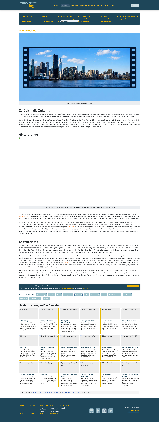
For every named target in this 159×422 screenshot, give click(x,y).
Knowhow (45, 19)
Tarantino (46, 299)
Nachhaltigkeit (43, 409)
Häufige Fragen (54, 408)
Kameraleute (85, 21)
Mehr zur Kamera (133, 286)
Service (52, 405)
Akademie (100, 5)
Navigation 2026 (54, 411)
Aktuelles (56, 5)
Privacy (22, 405)
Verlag (21, 413)
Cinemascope (41, 295)
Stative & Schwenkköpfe (127, 16)
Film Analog (64, 21)
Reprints (62, 408)
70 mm (104, 295)
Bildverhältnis (23, 216)
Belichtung (103, 16)
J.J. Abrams (127, 295)
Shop (106, 5)
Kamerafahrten (26, 19)
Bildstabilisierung (66, 16)
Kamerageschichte (47, 21)
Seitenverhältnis (27, 21)
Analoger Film (68, 295)
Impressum (42, 411)
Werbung (62, 407)
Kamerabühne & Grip (67, 19)
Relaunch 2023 (54, 409)
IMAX (86, 295)
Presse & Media (64, 405)
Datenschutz (54, 413)
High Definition (124, 19)
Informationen (44, 405)
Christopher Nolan (115, 295)
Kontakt (42, 408)
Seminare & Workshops (87, 5)
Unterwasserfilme (105, 21)
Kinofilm (51, 295)
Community (74, 5)
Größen (65, 262)
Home (41, 413)
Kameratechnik (85, 16)
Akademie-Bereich (67, 288)
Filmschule (65, 5)
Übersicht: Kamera (27, 16)
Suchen (52, 407)
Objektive (44, 16)
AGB (41, 407)
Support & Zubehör (106, 19)
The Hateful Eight (35, 299)
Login (112, 5)
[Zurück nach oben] (157, 420)
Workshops (86, 288)
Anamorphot (95, 295)
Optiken (71, 227)
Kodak (59, 295)
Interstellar (23, 299)
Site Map (32, 405)
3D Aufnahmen (85, 19)
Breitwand (78, 295)
